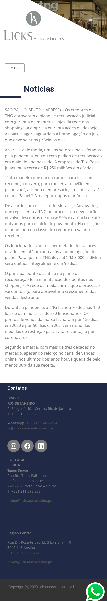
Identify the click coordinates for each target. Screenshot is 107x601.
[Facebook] (27, 446)
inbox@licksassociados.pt (29, 500)
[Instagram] (13, 446)
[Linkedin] (41, 446)
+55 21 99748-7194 (41, 423)
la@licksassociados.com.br (30, 428)
